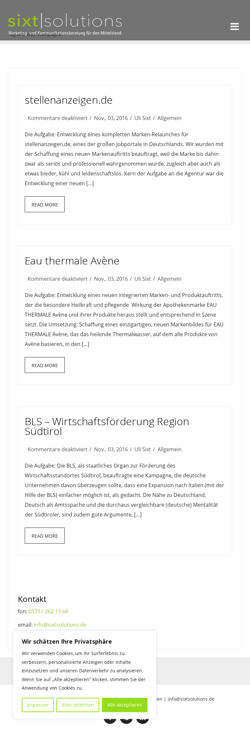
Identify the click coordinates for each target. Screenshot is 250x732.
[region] (84, 675)
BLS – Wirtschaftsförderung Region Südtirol (107, 426)
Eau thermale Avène (72, 260)
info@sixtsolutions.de (60, 624)
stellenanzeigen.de (69, 100)
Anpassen (38, 705)
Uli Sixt (142, 118)
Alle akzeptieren (124, 705)
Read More (45, 205)
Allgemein (170, 118)
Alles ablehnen (78, 705)
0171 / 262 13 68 (48, 611)
